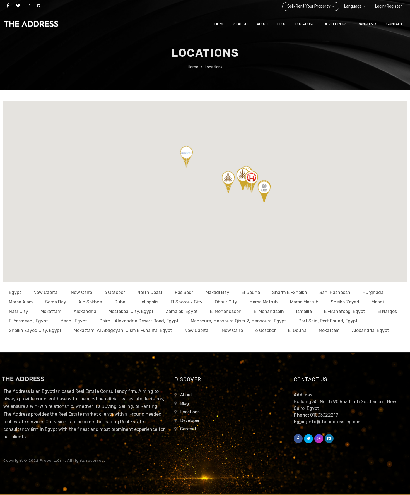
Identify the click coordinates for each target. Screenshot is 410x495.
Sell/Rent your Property (309, 6)
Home (193, 67)
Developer (189, 420)
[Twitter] (18, 5)
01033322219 (324, 415)
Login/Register (388, 6)
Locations (214, 67)
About (186, 394)
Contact (188, 428)
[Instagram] (28, 5)
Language (353, 6)
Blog (184, 403)
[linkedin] (38, 5)
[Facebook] (7, 5)
